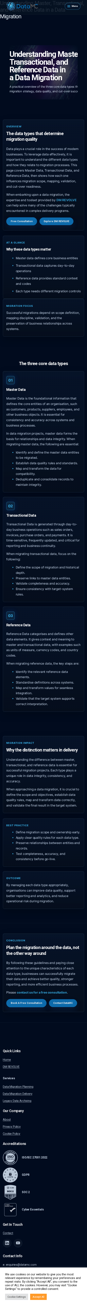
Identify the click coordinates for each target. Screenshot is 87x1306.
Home (7, 1059)
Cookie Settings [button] (16, 1296)
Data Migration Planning (18, 1087)
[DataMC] (22, 6)
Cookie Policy (11, 1133)
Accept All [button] (38, 1296)
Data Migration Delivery (17, 1094)
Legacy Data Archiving (17, 1101)
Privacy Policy (12, 1126)
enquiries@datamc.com (21, 1264)
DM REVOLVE (11, 1067)
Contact (8, 1233)
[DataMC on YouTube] (18, 1243)
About (7, 1119)
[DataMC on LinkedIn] (7, 1243)
